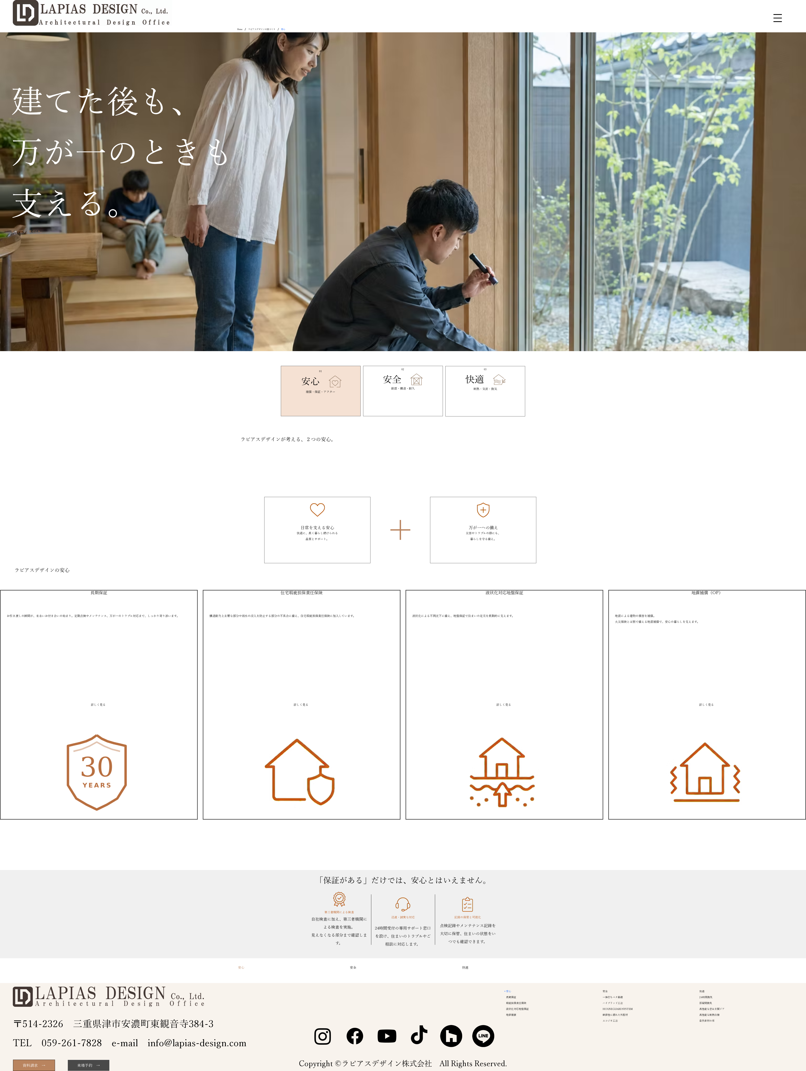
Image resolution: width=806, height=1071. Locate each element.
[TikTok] (419, 1036)
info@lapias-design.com (197, 1042)
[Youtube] (387, 1036)
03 (485, 369)
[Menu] (777, 18)
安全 (392, 379)
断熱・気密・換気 (485, 388)
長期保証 (98, 593)
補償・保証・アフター (320, 391)
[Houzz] (451, 1036)
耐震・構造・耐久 (403, 388)
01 (320, 371)
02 (402, 369)
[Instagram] (323, 1036)
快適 (474, 379)
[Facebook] (355, 1036)
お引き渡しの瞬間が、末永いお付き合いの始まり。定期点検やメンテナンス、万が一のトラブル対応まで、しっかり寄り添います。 (93, 615)
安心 (310, 381)
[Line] (483, 1036)
